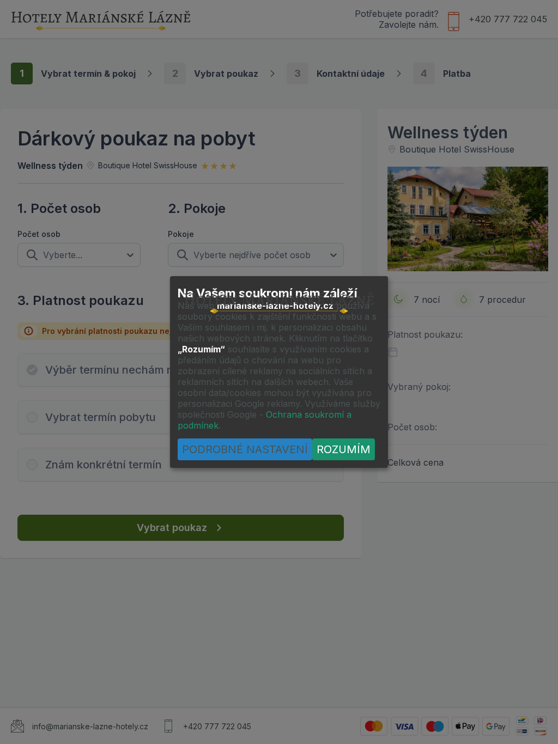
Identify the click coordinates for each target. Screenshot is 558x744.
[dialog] (279, 372)
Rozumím (344, 449)
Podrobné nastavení (245, 449)
